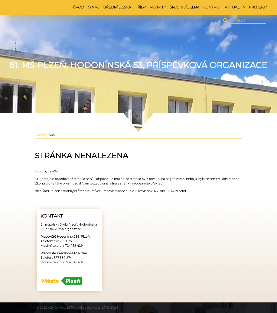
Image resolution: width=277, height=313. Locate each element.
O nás (93, 7)
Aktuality (235, 7)
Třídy (140, 7)
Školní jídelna (185, 7)
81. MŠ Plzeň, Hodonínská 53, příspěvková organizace (138, 65)
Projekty (258, 7)
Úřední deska (117, 7)
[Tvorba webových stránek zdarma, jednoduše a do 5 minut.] (67, 308)
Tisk (74, 307)
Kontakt (212, 7)
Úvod (78, 7)
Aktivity (158, 7)
